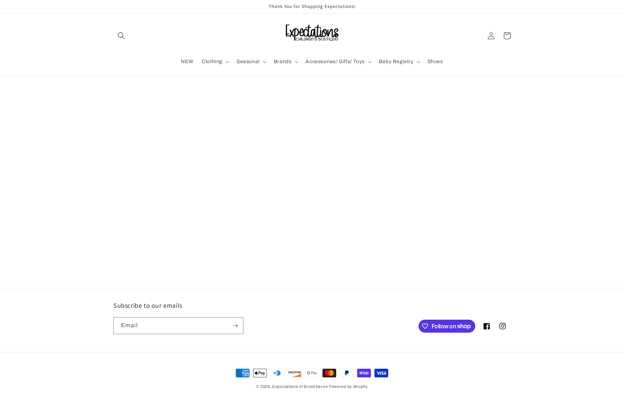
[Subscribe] (235, 325)
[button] (121, 36)
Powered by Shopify (348, 386)
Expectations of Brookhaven (300, 386)
